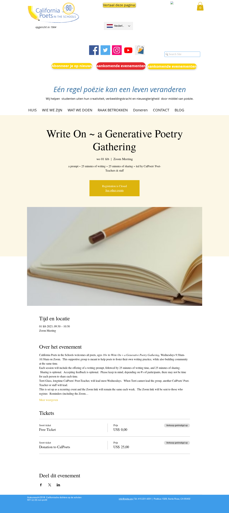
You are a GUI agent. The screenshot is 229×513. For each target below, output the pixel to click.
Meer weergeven (48, 400)
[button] (118, 5)
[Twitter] (105, 50)
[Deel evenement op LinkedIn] (58, 484)
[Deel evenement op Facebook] (41, 484)
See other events (114, 190)
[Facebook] (94, 50)
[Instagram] (117, 50)
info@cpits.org (126, 499)
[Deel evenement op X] (49, 484)
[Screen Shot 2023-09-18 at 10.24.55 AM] (140, 50)
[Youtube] (128, 50)
